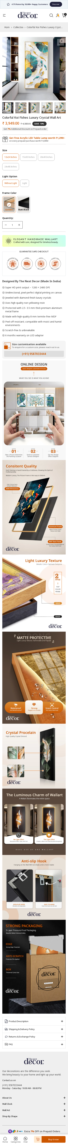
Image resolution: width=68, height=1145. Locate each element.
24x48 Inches (11, 167)
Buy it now (53, 1139)
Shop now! (46, 4)
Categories (16, 1142)
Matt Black (24, 210)
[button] (64, 15)
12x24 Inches (11, 158)
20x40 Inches (47, 158)
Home (5, 1142)
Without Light (11, 184)
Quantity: (8, 218)
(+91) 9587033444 (34, 354)
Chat (25, 1142)
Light (25, 184)
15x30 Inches (29, 158)
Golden (10, 210)
